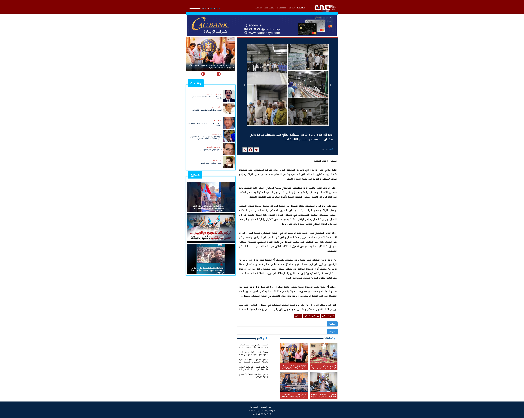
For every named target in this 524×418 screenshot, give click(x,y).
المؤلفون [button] (332, 324)
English (258, 7)
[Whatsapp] (259, 414)
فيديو (195, 175)
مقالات (291, 7)
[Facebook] (270, 414)
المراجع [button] (332, 331)
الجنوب (331, 149)
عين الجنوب (266, 407)
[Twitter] (267, 414)
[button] (244, 85)
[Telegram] (262, 414)
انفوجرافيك (269, 7)
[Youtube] (265, 414)
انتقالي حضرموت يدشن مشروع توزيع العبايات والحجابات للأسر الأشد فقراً (212, 67)
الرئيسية (301, 7)
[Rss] (256, 414)
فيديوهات (281, 7)
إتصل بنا (254, 407)
